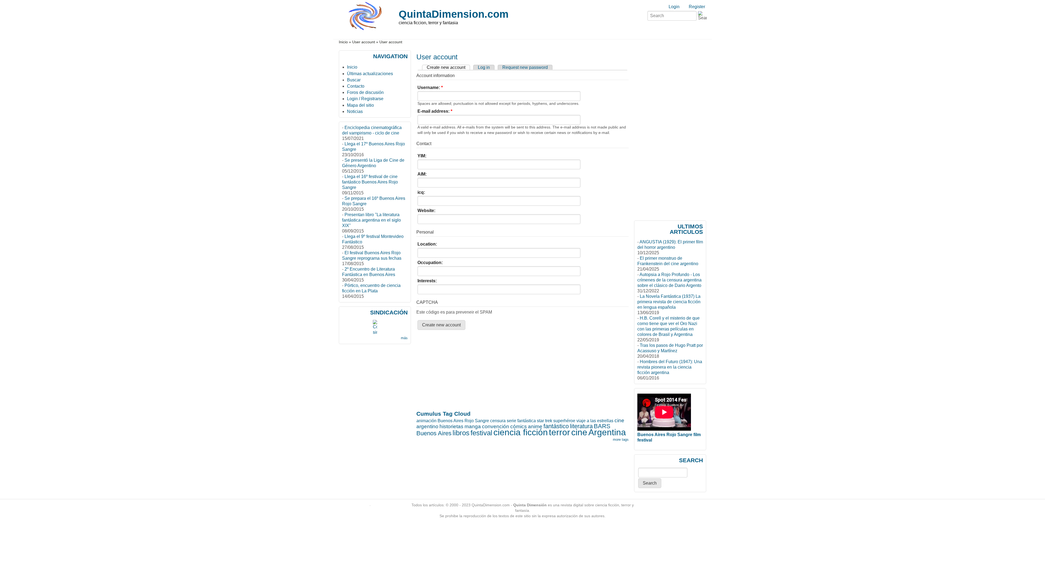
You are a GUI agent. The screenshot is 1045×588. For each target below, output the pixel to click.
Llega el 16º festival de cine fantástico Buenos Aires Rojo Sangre (370, 182)
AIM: (422, 174)
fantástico (556, 426)
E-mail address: (434, 111)
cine (579, 432)
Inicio (343, 42)
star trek (544, 420)
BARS (602, 426)
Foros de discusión (365, 92)
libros (461, 433)
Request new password (525, 67)
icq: (421, 192)
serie (511, 420)
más (404, 338)
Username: (430, 87)
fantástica (526, 420)
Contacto (355, 86)
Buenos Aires (433, 433)
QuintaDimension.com (454, 14)
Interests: (427, 280)
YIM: (421, 156)
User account (363, 42)
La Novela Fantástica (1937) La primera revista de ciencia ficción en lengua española (668, 302)
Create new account (446, 67)
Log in (484, 67)
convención (495, 426)
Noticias (355, 111)
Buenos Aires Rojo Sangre (463, 420)
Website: (426, 210)
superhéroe (564, 420)
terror (559, 432)
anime (535, 426)
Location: (427, 244)
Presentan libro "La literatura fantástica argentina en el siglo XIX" (371, 220)
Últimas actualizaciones (370, 73)
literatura (581, 426)
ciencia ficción (520, 432)
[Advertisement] (438, 350)
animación (426, 420)
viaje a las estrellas (594, 420)
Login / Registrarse (365, 98)
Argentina (607, 432)
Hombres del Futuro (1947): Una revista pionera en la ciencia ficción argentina (669, 367)
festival (481, 433)
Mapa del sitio (360, 105)
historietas (451, 426)
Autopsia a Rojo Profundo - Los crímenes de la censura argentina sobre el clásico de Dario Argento (669, 280)
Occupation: (430, 262)
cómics (518, 426)
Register (697, 6)
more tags (621, 439)
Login (674, 6)
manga (473, 426)
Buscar (354, 80)
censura (498, 420)
